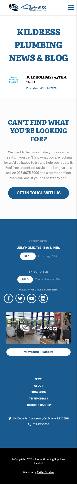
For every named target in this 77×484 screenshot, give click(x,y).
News (38, 379)
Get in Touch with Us (39, 193)
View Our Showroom (38, 352)
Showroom (38, 392)
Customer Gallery (38, 405)
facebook (8, 298)
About (38, 385)
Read (27, 256)
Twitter (20, 298)
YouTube (31, 298)
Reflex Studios (45, 472)
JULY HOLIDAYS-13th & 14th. (38, 248)
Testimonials (38, 398)
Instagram (43, 298)
